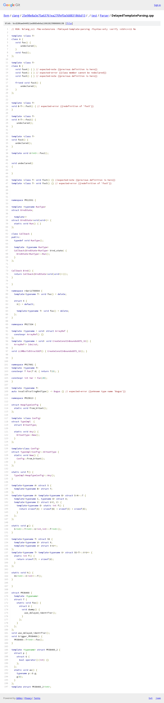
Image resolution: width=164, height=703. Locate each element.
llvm (6, 15)
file (69, 23)
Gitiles (19, 698)
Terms (37, 698)
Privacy (28, 698)
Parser (104, 15)
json (158, 698)
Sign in (157, 5)
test (94, 15)
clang (15, 15)
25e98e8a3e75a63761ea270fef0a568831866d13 (53, 15)
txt (150, 698)
